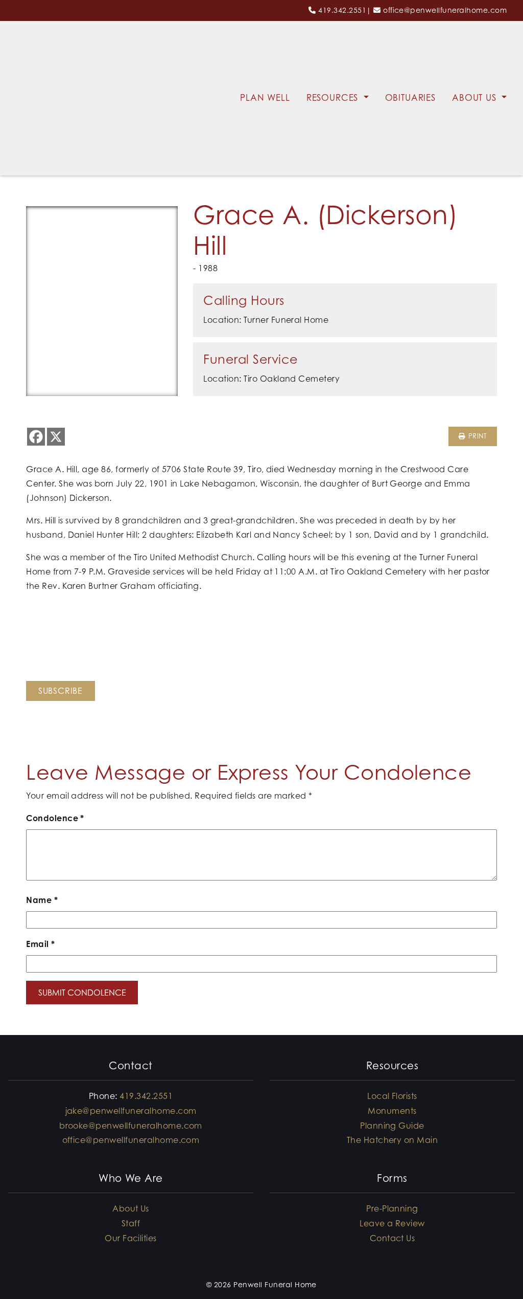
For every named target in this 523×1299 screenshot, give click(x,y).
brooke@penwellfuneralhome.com (130, 1125)
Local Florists (392, 1096)
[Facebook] (36, 437)
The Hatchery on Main (392, 1140)
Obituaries (410, 98)
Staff (131, 1223)
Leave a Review (392, 1223)
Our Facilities (131, 1238)
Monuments (392, 1111)
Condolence (55, 818)
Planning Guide (392, 1125)
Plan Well (265, 98)
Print (476, 436)
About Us (476, 98)
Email (40, 944)
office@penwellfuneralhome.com (445, 10)
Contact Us (392, 1238)
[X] (56, 437)
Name (42, 900)
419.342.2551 (342, 10)
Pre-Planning (392, 1208)
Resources (334, 98)
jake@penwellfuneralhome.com (131, 1111)
